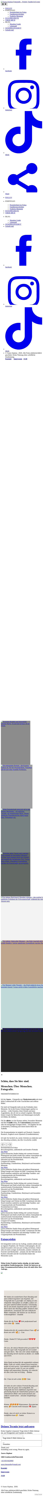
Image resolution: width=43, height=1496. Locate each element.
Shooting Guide (15, 24)
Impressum (18, 359)
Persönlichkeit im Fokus (18, 12)
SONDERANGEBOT (13, 28)
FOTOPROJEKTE (12, 18)
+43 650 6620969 (7, 1461)
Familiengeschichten (17, 14)
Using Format (38, 1494)
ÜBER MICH (10, 20)
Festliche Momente (16, 16)
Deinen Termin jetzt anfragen (17, 1426)
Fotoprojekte (8, 1239)
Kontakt (8, 359)
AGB (25, 359)
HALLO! (8, 8)
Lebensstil (13, 26)
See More (4, 1152)
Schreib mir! (9, 30)
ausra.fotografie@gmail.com (11, 1464)
